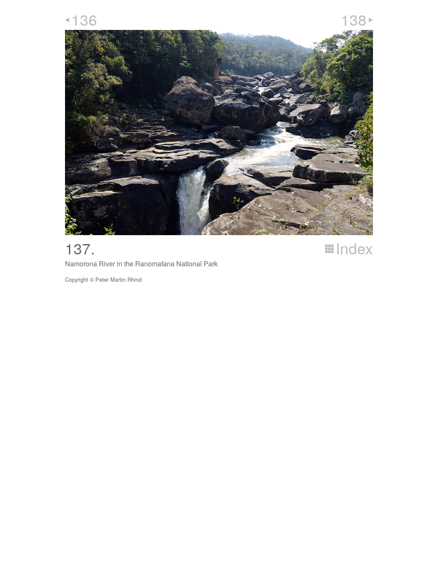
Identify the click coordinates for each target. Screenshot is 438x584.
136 (84, 19)
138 (354, 19)
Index (354, 248)
